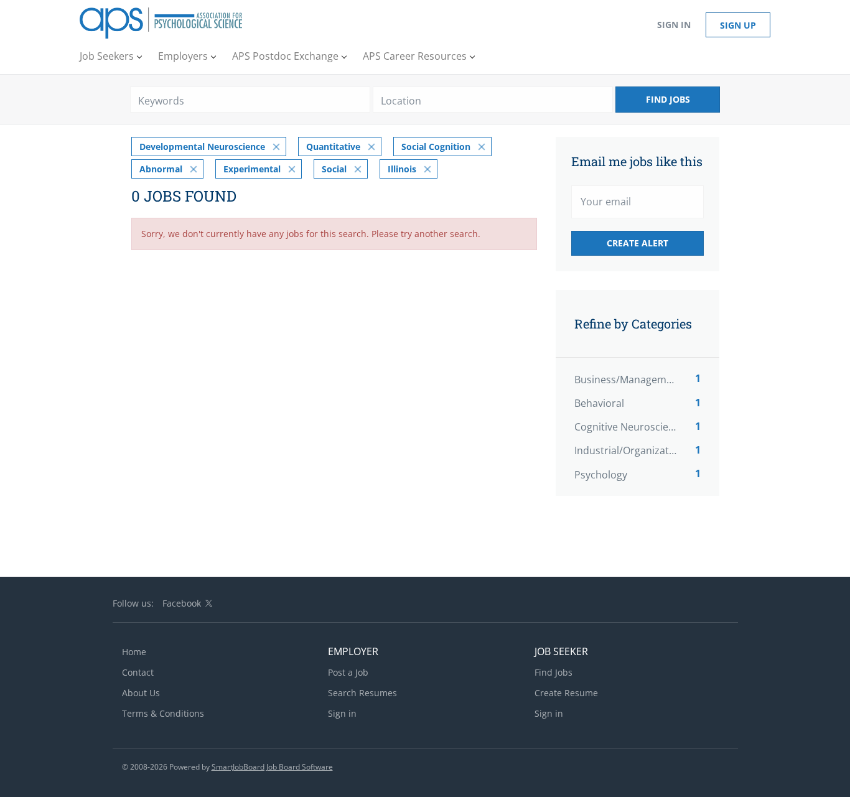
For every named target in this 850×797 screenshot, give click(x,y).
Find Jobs (668, 99)
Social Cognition (435, 146)
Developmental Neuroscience (202, 146)
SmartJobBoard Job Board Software (272, 767)
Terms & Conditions (163, 713)
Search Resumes (362, 693)
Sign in (674, 24)
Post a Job (348, 672)
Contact (138, 672)
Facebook (181, 603)
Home (134, 652)
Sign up (738, 25)
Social (334, 169)
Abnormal (160, 169)
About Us (141, 693)
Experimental (252, 169)
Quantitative (333, 146)
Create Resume (566, 693)
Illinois (402, 169)
